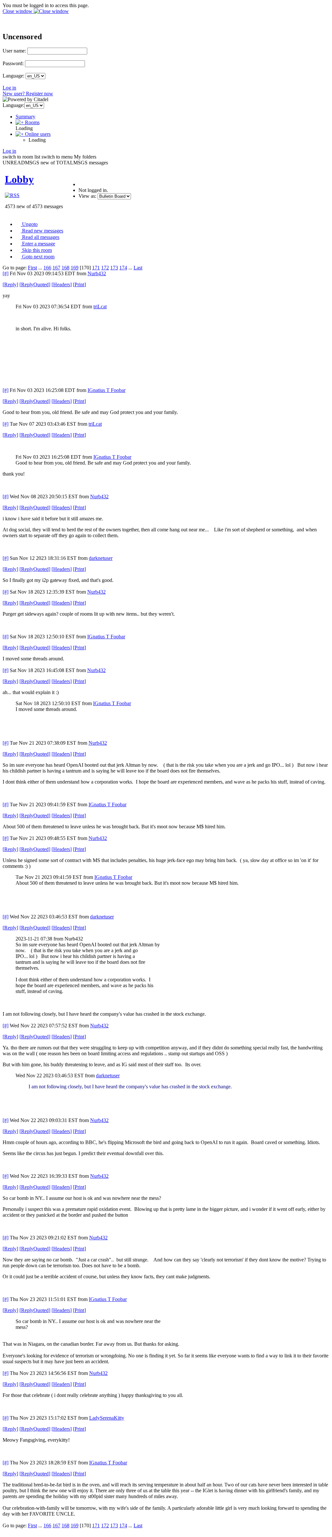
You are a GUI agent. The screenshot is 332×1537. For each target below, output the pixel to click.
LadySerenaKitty (106, 1418)
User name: (14, 50)
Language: (13, 75)
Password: (13, 63)
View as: (87, 196)
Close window (18, 11)
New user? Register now (28, 93)
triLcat (100, 306)
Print (79, 284)
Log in (9, 87)
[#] (5, 273)
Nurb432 (97, 273)
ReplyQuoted (34, 284)
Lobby (19, 179)
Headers (62, 284)
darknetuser (101, 558)
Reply (10, 284)
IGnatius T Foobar (106, 390)
